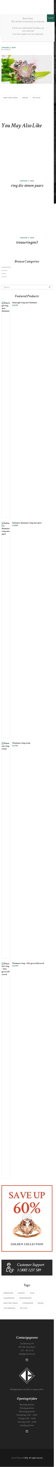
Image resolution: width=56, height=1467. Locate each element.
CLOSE (50, 18)
